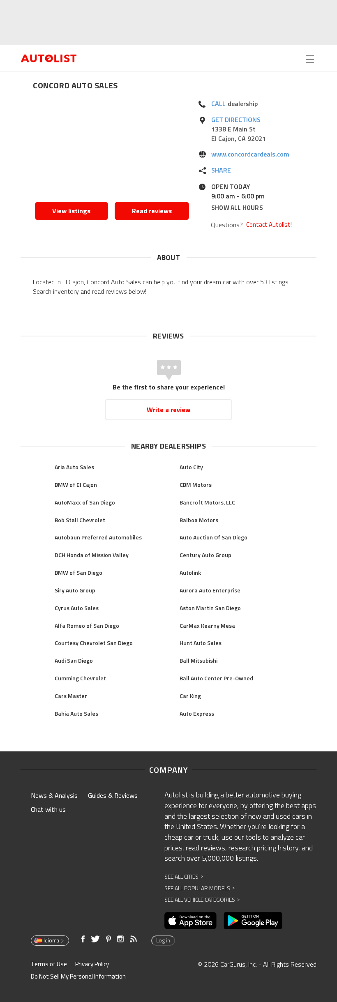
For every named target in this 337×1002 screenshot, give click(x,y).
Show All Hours (237, 207)
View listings (71, 211)
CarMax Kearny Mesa (207, 625)
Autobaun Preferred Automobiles (98, 537)
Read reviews (152, 211)
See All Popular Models (199, 888)
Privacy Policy (92, 964)
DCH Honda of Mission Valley (92, 555)
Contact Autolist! (269, 224)
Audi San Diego (74, 660)
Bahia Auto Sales (76, 713)
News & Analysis (54, 795)
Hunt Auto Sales (201, 642)
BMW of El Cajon (76, 484)
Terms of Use (49, 964)
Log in (163, 940)
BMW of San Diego (78, 572)
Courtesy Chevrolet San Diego (94, 642)
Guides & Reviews (113, 795)
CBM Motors (196, 484)
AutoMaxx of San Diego (85, 502)
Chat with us (48, 809)
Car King (190, 695)
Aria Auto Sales (74, 467)
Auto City (191, 467)
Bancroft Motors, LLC (207, 502)
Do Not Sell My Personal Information (78, 976)
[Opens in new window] (112, 148)
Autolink (190, 572)
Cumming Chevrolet (80, 678)
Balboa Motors (199, 520)
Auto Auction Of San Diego (213, 537)
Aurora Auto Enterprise (210, 590)
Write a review (168, 410)
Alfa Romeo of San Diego (87, 625)
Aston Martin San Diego (210, 608)
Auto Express (197, 713)
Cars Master (71, 695)
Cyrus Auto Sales (77, 608)
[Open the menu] (309, 59)
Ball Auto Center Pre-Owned (216, 678)
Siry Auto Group (75, 590)
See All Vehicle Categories (202, 899)
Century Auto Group (205, 555)
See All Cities (183, 876)
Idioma (51, 940)
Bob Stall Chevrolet (80, 520)
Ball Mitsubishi (198, 660)
